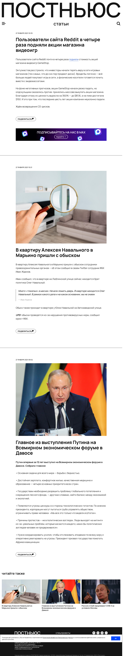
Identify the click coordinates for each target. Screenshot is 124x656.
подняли (73, 59)
